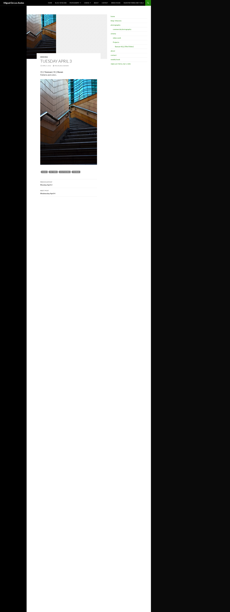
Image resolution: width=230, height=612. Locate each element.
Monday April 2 (46, 183)
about (96, 3)
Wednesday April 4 (47, 192)
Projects (116, 42)
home (50, 3)
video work (117, 38)
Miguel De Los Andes (14, 3)
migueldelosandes (61, 66)
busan (44, 172)
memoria (44, 57)
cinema (86, 3)
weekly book (115, 3)
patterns (53, 172)
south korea (65, 172)
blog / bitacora (60, 3)
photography (74, 3)
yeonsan (76, 172)
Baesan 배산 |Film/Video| (124, 47)
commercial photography (122, 29)
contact (105, 3)
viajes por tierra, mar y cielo (134, 3)
